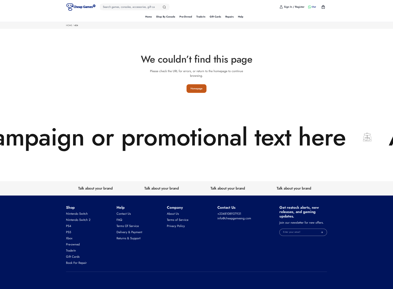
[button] (165, 17)
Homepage (196, 88)
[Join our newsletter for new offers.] (322, 232)
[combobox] (134, 7)
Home (69, 25)
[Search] (164, 7)
